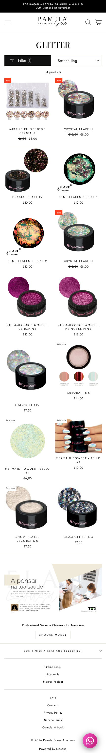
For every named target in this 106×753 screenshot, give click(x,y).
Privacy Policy (53, 712)
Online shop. (53, 667)
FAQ (53, 698)
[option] (53, 6)
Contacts (53, 705)
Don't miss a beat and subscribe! (53, 650)
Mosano (61, 749)
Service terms (53, 720)
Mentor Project (53, 681)
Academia (52, 674)
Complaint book (53, 727)
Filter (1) (24, 60)
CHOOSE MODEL (53, 635)
